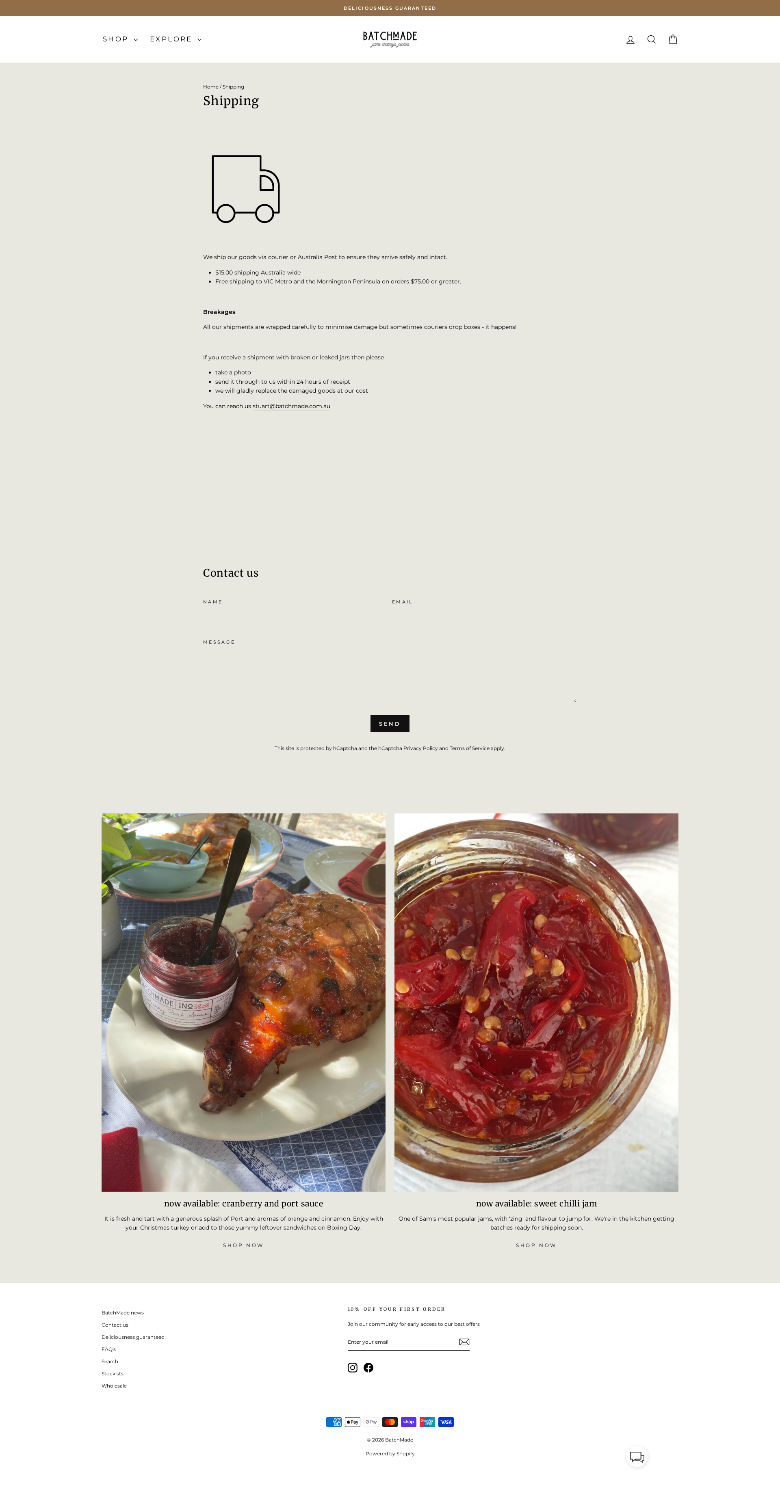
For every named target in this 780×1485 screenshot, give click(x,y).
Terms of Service (470, 748)
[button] (637, 1458)
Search (110, 1361)
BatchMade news (123, 1313)
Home (211, 87)
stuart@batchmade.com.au (291, 406)
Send (390, 723)
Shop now (243, 1245)
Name (213, 602)
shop (117, 39)
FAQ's (109, 1349)
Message (219, 642)
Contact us (115, 1325)
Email (402, 602)
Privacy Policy (420, 748)
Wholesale (114, 1386)
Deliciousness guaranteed (133, 1337)
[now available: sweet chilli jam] (536, 1002)
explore (172, 39)
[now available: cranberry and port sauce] (244, 1002)
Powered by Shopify (390, 1453)
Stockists (113, 1373)
